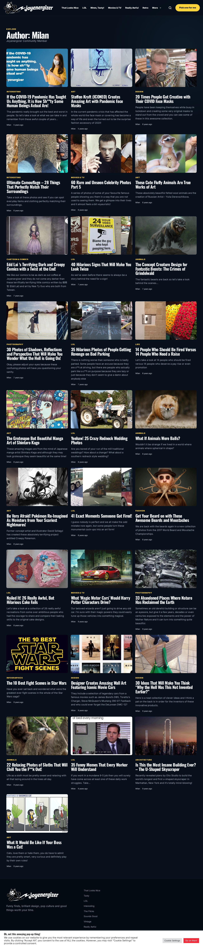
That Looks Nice (70, 7)
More (155, 7)
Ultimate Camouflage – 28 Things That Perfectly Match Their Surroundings (33, 186)
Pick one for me (187, 7)
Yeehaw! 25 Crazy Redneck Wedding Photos (99, 440)
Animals (140, 259)
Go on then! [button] (191, 940)
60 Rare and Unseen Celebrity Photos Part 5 (101, 184)
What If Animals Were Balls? (157, 438)
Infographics (15, 678)
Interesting (14, 92)
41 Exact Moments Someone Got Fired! (101, 516)
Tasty (86, 895)
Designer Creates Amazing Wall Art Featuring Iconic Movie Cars (98, 685)
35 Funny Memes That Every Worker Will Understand (99, 767)
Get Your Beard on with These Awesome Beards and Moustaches (162, 518)
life (137, 344)
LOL (84, 7)
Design (139, 92)
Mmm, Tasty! (97, 7)
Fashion (140, 511)
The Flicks (89, 911)
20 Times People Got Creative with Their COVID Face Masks (162, 99)
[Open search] (170, 7)
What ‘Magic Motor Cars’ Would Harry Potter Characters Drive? (100, 600)
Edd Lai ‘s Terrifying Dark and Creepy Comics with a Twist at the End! (36, 266)
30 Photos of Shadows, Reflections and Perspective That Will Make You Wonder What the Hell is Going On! (34, 353)
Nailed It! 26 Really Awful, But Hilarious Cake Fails (30, 600)
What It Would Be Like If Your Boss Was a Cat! (34, 844)
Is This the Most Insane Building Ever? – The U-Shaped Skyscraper (165, 767)
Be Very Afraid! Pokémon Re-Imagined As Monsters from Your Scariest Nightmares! (37, 520)
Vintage (87, 921)
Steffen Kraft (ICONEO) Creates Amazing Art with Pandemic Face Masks (97, 101)
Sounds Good (90, 916)
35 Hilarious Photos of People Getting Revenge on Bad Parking (101, 351)
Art (73, 92)
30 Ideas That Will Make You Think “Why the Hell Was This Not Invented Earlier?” (164, 687)
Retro (145, 7)
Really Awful (132, 7)
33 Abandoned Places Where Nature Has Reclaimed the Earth (163, 600)
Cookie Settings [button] (172, 940)
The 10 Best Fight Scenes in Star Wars (36, 683)
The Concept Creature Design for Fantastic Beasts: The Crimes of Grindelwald (161, 268)
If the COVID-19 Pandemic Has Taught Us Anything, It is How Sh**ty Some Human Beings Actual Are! (36, 101)
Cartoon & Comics (17, 259)
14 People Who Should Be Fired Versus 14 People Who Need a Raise (165, 351)
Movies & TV (114, 7)
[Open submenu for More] (160, 8)
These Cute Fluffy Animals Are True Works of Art (163, 184)
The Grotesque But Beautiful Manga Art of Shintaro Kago (35, 440)
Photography (15, 344)
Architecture (143, 760)
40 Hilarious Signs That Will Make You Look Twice (101, 266)
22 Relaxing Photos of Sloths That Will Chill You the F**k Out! (37, 767)
